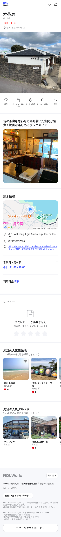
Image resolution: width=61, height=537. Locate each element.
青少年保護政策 (47, 483)
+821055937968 (16, 241)
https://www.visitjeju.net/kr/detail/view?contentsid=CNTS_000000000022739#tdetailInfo (32, 247)
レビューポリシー (11, 488)
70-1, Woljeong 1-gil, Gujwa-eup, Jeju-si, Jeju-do (32, 235)
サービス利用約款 (11, 483)
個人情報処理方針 (29, 483)
